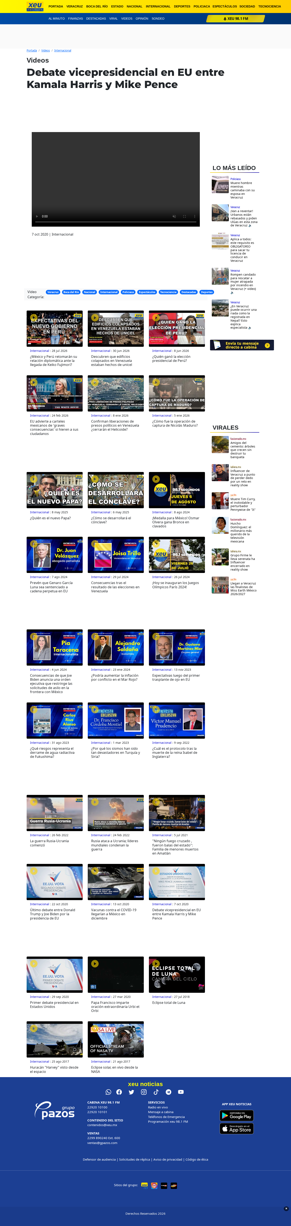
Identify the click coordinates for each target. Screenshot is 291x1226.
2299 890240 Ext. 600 (103, 1138)
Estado (117, 6)
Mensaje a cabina (160, 1112)
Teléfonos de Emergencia (166, 1117)
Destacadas (96, 18)
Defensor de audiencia (99, 1159)
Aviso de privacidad (167, 1159)
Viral (113, 18)
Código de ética (197, 1159)
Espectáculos (225, 6)
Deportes (182, 6)
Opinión (142, 18)
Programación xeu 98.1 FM (168, 1121)
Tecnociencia (269, 6)
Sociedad (247, 6)
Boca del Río (97, 6)
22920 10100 (97, 1107)
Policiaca (202, 6)
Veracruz (74, 6)
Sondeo (158, 18)
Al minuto (57, 18)
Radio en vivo (158, 1107)
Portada (56, 6)
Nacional (135, 6)
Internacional (158, 6)
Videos (126, 18)
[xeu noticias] (35, 6)
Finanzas (75, 18)
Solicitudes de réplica (134, 1159)
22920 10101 (97, 1112)
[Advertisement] (242, 636)
